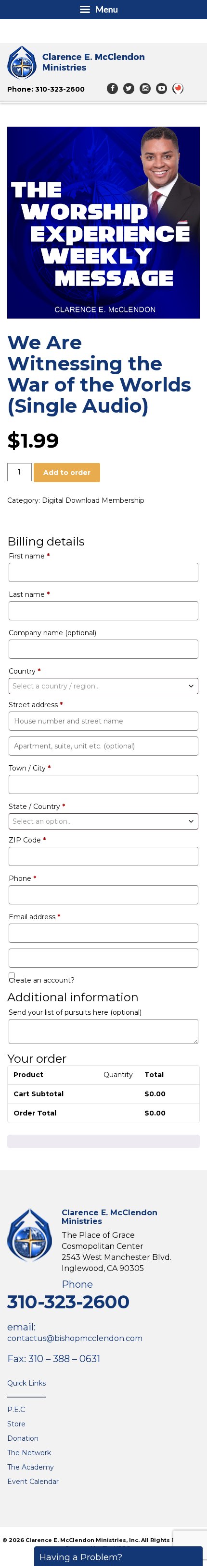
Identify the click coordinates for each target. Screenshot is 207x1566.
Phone (22, 878)
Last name (29, 594)
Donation (23, 1438)
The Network (29, 1452)
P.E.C (16, 1409)
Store (16, 1424)
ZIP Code (27, 840)
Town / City (30, 768)
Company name (52, 633)
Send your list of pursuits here (75, 1012)
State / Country (37, 806)
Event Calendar (33, 1481)
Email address (34, 917)
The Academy (30, 1467)
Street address (36, 704)
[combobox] (103, 686)
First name (29, 556)
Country (24, 671)
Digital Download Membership (93, 500)
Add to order (67, 472)
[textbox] (103, 686)
